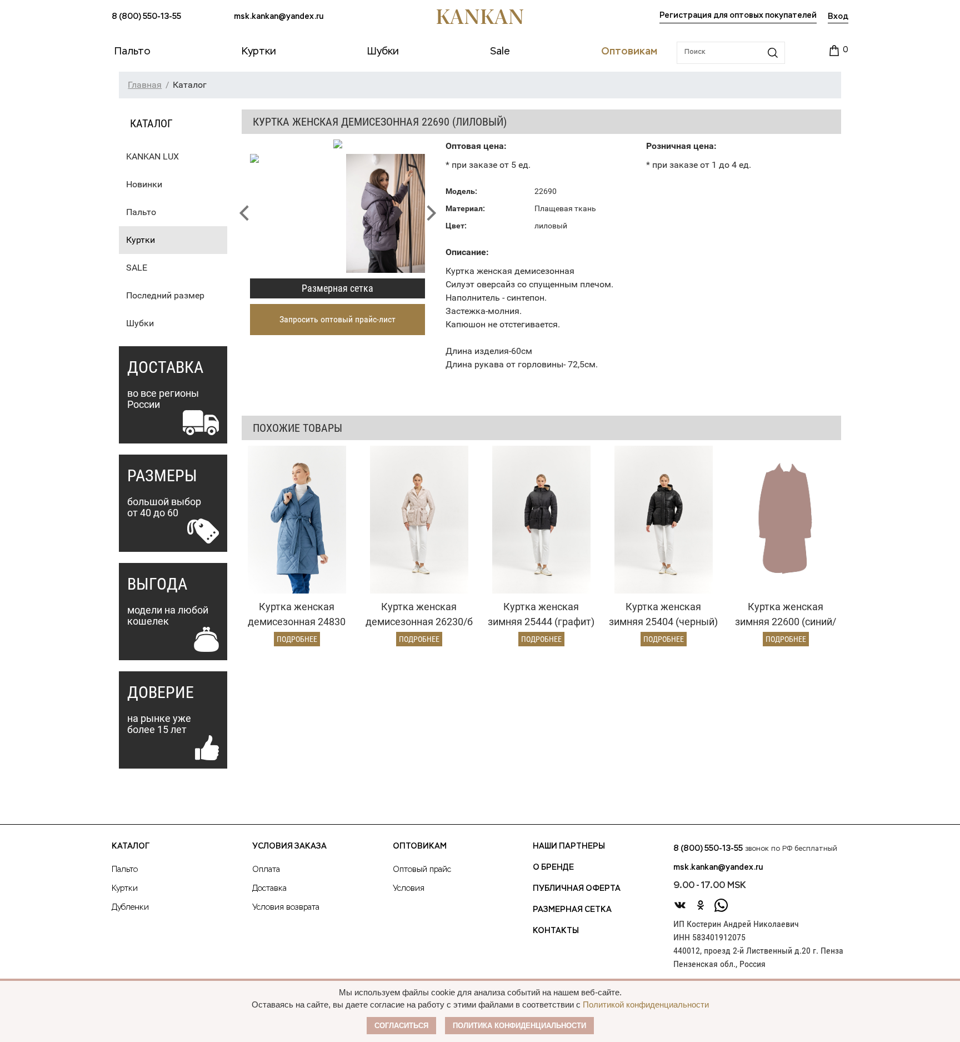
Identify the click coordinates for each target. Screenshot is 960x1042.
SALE (136, 267)
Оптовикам (420, 846)
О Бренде (553, 867)
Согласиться (401, 1025)
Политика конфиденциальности (519, 1025)
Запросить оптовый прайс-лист (337, 319)
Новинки (144, 184)
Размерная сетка (337, 288)
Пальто (141, 212)
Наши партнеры (569, 846)
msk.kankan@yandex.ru (278, 17)
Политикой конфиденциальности (646, 1004)
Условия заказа (289, 846)
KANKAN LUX (152, 156)
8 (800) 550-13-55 (146, 17)
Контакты (556, 931)
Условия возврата (285, 907)
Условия (408, 889)
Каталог (130, 846)
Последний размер (165, 295)
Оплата (266, 870)
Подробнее (297, 639)
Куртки (140, 240)
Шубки (140, 323)
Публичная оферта (577, 889)
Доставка (269, 889)
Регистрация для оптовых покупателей (738, 15)
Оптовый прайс (422, 870)
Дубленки (130, 907)
